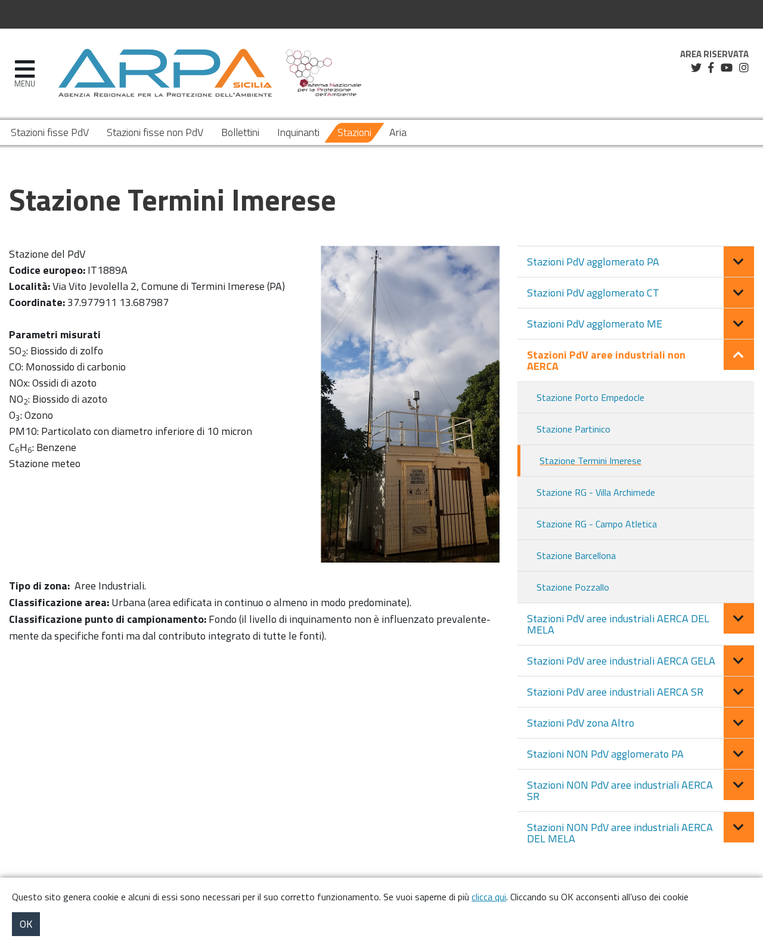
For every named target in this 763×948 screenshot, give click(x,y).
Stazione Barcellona (576, 555)
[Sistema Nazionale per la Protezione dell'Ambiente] (324, 73)
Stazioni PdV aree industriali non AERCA (606, 360)
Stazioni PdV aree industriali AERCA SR (615, 692)
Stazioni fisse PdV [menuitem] (50, 132)
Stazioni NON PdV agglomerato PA (605, 754)
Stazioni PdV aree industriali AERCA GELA (621, 661)
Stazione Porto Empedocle (590, 397)
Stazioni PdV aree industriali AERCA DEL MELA (618, 624)
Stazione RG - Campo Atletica (596, 524)
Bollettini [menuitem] (240, 132)
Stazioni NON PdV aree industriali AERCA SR (620, 790)
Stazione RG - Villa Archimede (595, 492)
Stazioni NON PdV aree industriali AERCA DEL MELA (620, 833)
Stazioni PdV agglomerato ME (594, 324)
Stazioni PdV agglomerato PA (593, 262)
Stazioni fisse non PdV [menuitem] (155, 132)
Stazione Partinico (573, 429)
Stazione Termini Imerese (590, 460)
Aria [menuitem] (398, 132)
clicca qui (489, 897)
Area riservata (714, 54)
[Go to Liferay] (165, 73)
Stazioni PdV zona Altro (580, 723)
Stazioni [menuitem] (354, 132)
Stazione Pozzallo (572, 587)
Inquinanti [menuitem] (298, 132)
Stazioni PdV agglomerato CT (593, 293)
